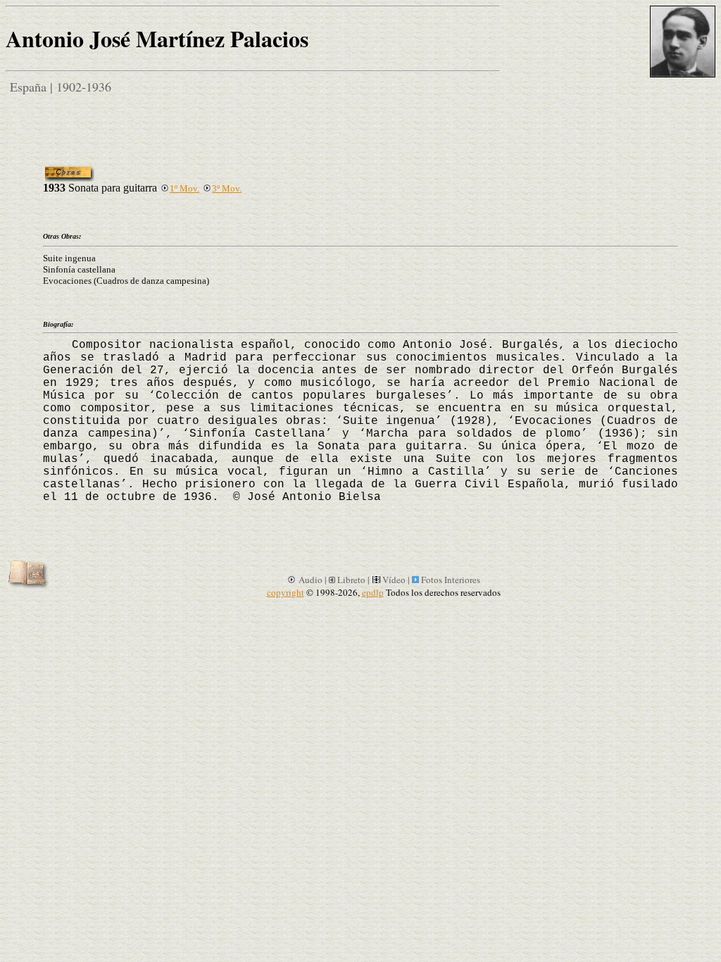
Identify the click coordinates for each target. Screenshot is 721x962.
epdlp (373, 592)
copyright (285, 592)
